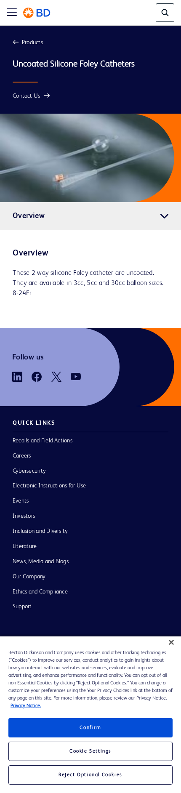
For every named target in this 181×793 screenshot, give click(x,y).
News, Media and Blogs (41, 561)
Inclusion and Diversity (40, 531)
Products (32, 42)
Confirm (90, 727)
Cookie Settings (90, 751)
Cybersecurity (29, 471)
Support (22, 606)
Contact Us (26, 96)
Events (21, 501)
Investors (24, 516)
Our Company (29, 577)
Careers (22, 456)
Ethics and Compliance (40, 592)
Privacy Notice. (26, 705)
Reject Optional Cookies (90, 774)
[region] (90, 714)
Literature (25, 546)
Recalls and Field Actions (42, 441)
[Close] (171, 642)
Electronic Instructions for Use (49, 486)
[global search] (165, 12)
